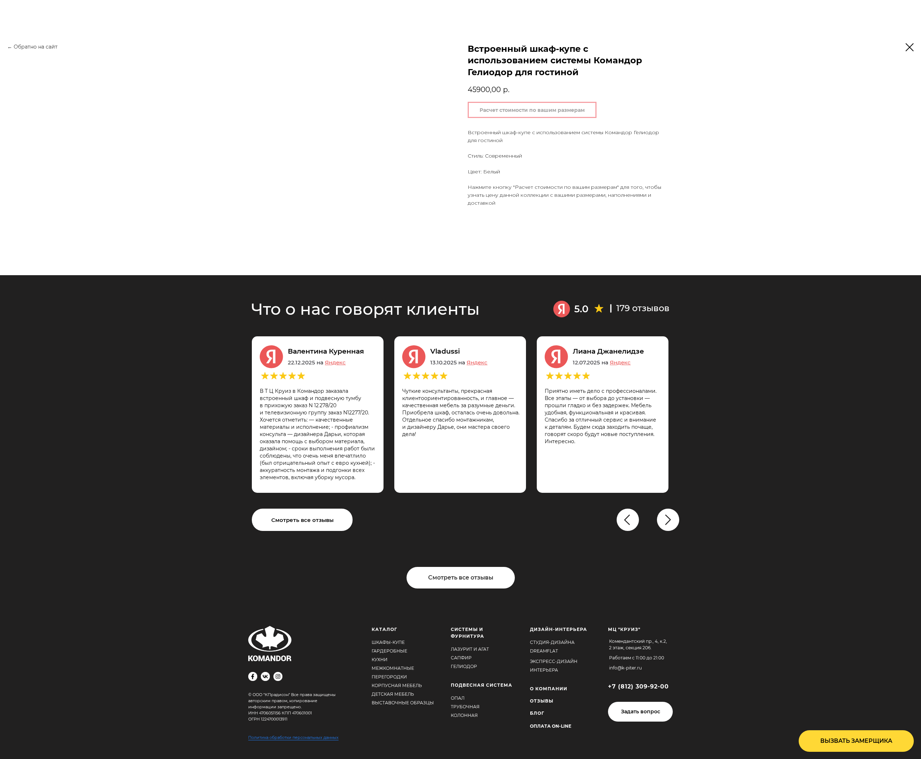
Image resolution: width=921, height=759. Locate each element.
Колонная (464, 715)
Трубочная (465, 706)
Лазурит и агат (470, 649)
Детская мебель (393, 694)
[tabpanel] (465, 414)
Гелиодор (464, 666)
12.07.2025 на (602, 362)
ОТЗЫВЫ (541, 701)
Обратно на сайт (36, 47)
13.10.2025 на (458, 362)
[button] (640, 712)
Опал (457, 698)
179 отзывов (643, 308)
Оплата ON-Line (550, 726)
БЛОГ (537, 713)
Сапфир (461, 657)
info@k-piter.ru (625, 668)
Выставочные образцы (403, 702)
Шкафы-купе (388, 642)
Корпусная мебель (397, 685)
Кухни (379, 659)
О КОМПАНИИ (548, 688)
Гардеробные (389, 651)
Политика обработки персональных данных (293, 737)
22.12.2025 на (317, 362)
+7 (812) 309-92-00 (638, 686)
